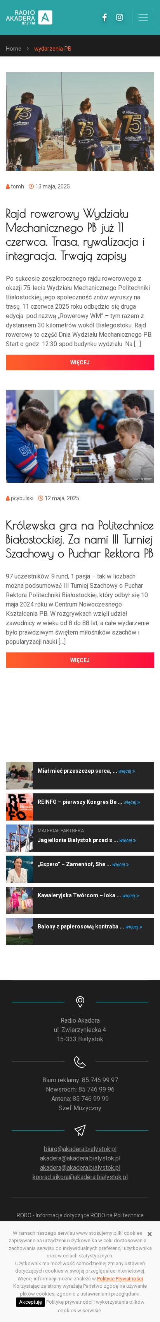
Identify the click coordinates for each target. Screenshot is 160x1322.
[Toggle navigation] (143, 17)
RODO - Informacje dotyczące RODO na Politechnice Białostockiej (80, 1219)
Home (13, 48)
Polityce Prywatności (120, 1279)
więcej (80, 362)
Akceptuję (30, 1302)
